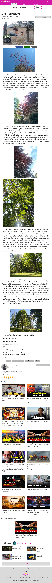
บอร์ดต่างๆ (23, 7)
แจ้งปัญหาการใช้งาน (24, 580)
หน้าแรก (3, 4)
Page (26, 571)
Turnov (7, 18)
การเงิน (49, 4)
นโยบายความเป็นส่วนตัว (19, 577)
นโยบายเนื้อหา (29, 577)
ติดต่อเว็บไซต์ (16, 580)
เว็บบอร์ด (14, 4)
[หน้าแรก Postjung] (6, 1)
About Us (46, 577)
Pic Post (36, 4)
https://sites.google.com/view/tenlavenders (15, 350)
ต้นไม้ (37, 361)
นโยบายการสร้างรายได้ (38, 577)
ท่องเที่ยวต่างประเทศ (17, 361)
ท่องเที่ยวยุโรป (29, 361)
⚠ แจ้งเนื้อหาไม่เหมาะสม (41, 365)
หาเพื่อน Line (30, 4)
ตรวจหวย (8, 4)
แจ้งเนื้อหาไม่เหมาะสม (34, 580)
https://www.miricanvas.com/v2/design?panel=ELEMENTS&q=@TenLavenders (14, 353)
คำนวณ (44, 4)
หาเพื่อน (20, 4)
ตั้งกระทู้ (38, 7)
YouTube (5, 341)
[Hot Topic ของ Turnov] (4, 369)
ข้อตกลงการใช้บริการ (8, 577)
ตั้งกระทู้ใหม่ (26, 564)
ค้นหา (30, 7)
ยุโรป (7, 361)
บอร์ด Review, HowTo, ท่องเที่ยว (17, 11)
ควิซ (40, 4)
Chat (24, 4)
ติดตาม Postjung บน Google (43, 17)
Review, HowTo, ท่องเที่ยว (24, 543)
